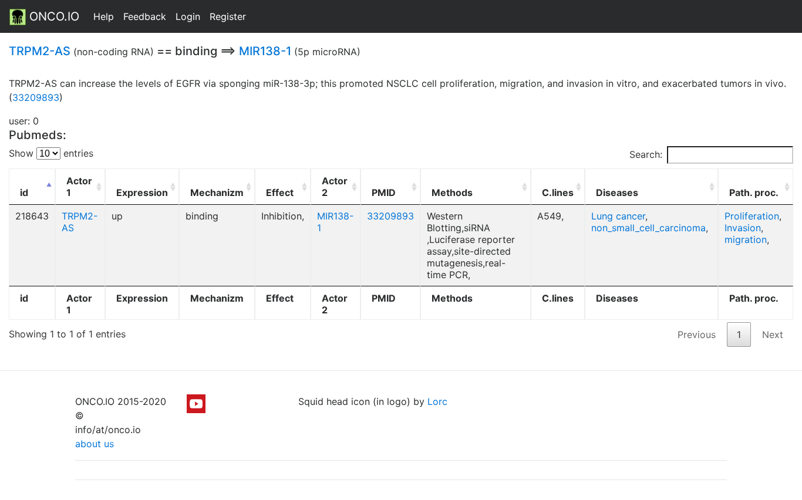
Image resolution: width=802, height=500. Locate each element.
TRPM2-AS (39, 51)
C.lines (558, 192)
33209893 (35, 97)
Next (772, 334)
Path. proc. (754, 192)
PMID (384, 192)
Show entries (51, 153)
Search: (645, 154)
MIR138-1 (265, 51)
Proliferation (752, 216)
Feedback (144, 16)
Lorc (437, 401)
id (24, 192)
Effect (280, 192)
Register (228, 16)
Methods (452, 192)
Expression (142, 192)
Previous (697, 334)
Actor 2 (335, 186)
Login (188, 16)
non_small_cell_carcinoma (648, 228)
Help (103, 16)
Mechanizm (217, 192)
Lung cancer (618, 216)
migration (746, 239)
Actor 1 (79, 186)
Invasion (743, 228)
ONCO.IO (52, 16)
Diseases (617, 192)
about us (94, 444)
